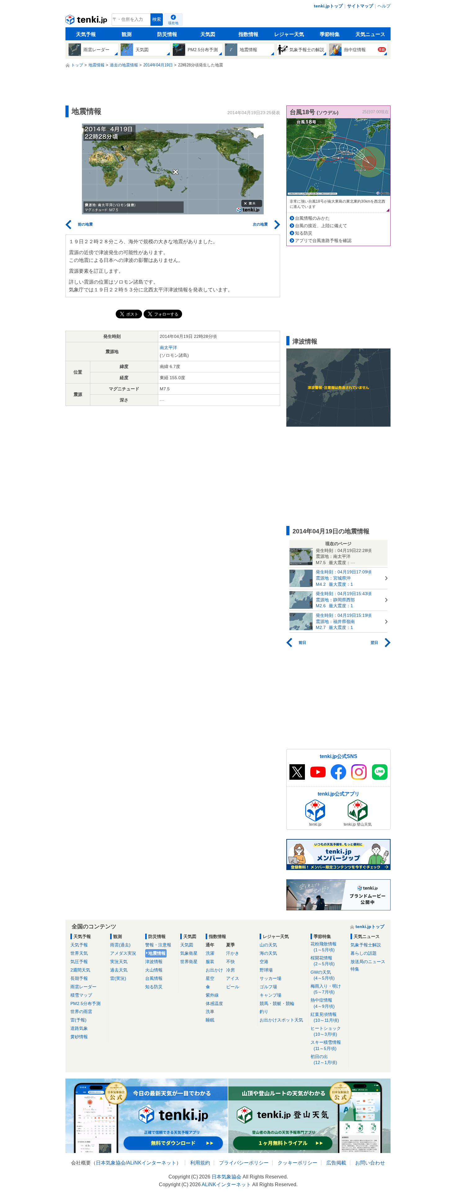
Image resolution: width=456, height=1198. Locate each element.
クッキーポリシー (297, 1162)
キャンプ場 (270, 995)
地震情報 (157, 953)
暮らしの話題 (364, 953)
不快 (230, 961)
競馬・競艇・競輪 (277, 1003)
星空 (210, 978)
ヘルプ (384, 5)
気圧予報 (79, 961)
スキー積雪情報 (326, 1045)
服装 (210, 961)
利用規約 (200, 1162)
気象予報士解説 (366, 944)
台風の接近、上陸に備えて (321, 225)
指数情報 (248, 34)
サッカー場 (270, 978)
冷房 (230, 969)
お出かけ (214, 969)
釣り (264, 1011)
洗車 (210, 1011)
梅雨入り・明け (326, 989)
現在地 (173, 23)
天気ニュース (370, 34)
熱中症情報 (323, 1003)
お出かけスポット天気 (281, 1019)
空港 (264, 961)
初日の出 (324, 1059)
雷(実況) (118, 978)
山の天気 (268, 944)
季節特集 (330, 34)
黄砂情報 (79, 1036)
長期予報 (79, 978)
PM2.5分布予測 (85, 1003)
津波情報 (154, 961)
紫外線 (212, 995)
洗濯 (210, 953)
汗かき (232, 953)
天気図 (207, 34)
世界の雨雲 (81, 1011)
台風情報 (154, 978)
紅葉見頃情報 (325, 1017)
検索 (156, 19)
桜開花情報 (323, 960)
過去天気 (118, 969)
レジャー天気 (289, 34)
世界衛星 (189, 961)
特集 (355, 969)
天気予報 (86, 34)
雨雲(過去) (120, 944)
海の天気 (268, 953)
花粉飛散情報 (324, 946)
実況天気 (118, 961)
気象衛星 (189, 953)
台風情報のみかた (312, 218)
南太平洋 (168, 347)
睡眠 (210, 1019)
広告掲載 (336, 1162)
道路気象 (79, 1028)
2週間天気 (80, 969)
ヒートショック (326, 1031)
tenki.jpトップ (328, 5)
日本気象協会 (111, 1162)
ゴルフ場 (268, 986)
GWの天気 (323, 975)
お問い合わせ (370, 1162)
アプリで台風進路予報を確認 (323, 240)
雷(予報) (78, 1019)
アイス (232, 978)
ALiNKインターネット (151, 1162)
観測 (127, 34)
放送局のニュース (368, 961)
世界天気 (79, 953)
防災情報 (167, 34)
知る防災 (303, 233)
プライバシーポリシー (244, 1162)
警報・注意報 (158, 944)
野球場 (266, 969)
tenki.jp (87, 21)
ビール (232, 986)
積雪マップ (81, 995)
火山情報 (154, 969)
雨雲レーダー (83, 986)
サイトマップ (360, 5)
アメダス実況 (123, 953)
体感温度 (214, 1003)
